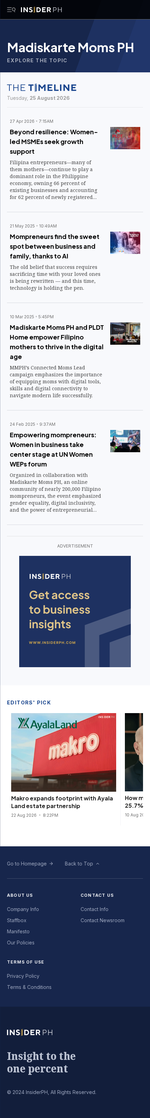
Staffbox (17, 920)
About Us (20, 895)
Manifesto (18, 931)
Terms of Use (25, 962)
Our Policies (21, 942)
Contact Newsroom (103, 920)
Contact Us (97, 895)
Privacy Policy (23, 976)
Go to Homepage (27, 864)
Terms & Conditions (29, 987)
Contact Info (94, 909)
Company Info (23, 909)
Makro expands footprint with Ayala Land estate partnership (62, 801)
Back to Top (79, 864)
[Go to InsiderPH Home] (41, 10)
